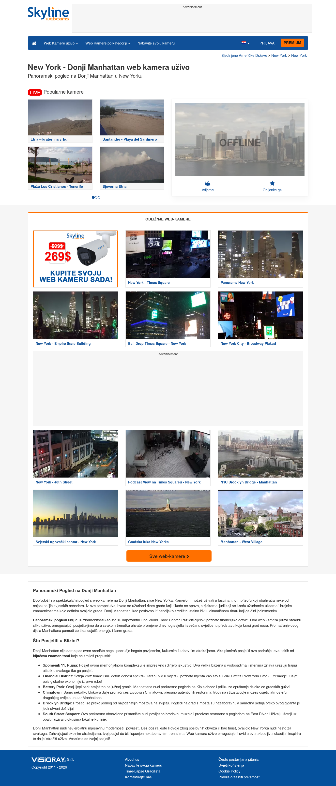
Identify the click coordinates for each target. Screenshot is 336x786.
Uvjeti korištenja (231, 765)
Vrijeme (208, 189)
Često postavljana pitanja (238, 759)
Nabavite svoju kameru (156, 42)
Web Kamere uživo (60, 42)
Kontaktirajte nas (138, 776)
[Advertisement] (192, 21)
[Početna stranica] (34, 43)
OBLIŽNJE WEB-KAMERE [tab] (168, 219)
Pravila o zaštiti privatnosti (239, 776)
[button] (245, 43)
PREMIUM (292, 42)
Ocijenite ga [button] (272, 189)
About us (132, 759)
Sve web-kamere (167, 556)
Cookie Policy (229, 770)
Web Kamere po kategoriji (106, 42)
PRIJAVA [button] (267, 42)
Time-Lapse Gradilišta (142, 770)
